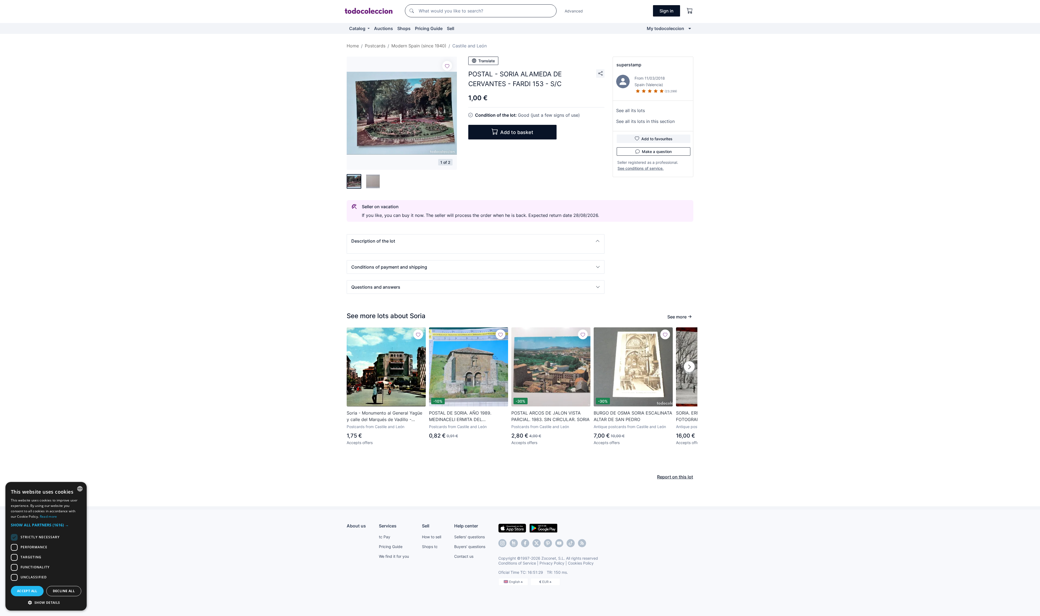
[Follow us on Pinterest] (548, 543)
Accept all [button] (27, 591)
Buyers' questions (469, 546)
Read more (48, 516)
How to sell (431, 536)
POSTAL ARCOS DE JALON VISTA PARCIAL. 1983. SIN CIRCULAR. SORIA (550, 416)
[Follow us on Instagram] (502, 543)
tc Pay (384, 536)
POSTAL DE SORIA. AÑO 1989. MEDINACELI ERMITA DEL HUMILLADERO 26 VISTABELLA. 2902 (468, 416)
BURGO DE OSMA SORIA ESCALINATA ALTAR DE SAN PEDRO (633, 416)
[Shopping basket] (690, 10)
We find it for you (394, 556)
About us (356, 526)
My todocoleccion (665, 28)
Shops (404, 28)
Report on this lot (675, 477)
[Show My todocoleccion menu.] (689, 28)
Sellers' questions (469, 536)
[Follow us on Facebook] (525, 543)
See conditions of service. (641, 168)
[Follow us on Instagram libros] (514, 543)
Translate (486, 60)
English (515, 582)
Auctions (383, 28)
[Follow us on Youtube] (559, 543)
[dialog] (46, 546)
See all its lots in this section (645, 121)
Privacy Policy (552, 563)
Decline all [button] (64, 591)
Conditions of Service (517, 563)
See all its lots (630, 110)
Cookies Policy (581, 563)
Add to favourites (656, 138)
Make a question (657, 151)
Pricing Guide (429, 28)
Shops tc (430, 546)
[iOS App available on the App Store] (512, 527)
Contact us (463, 556)
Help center (466, 526)
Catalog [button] (357, 28)
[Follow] (447, 66)
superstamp (628, 64)
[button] (475, 241)
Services (387, 526)
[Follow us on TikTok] (571, 543)
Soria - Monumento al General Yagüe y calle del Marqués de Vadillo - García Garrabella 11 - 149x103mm (384, 416)
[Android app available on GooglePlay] (543, 527)
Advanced (574, 11)
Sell (450, 28)
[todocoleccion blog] (582, 543)
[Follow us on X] (536, 543)
